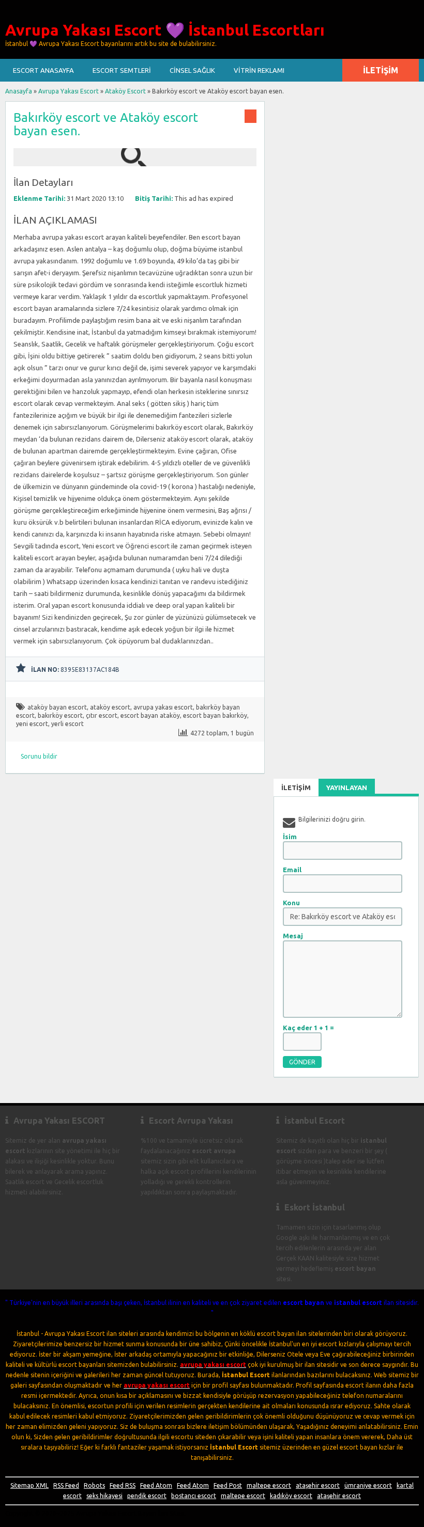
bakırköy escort (60, 715)
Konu (291, 902)
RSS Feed (66, 1485)
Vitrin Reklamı (259, 70)
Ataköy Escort (125, 91)
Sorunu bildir (39, 756)
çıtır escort (101, 715)
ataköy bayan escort (57, 707)
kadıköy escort (291, 1495)
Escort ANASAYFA (43, 70)
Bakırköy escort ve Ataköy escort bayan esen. (105, 124)
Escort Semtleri (122, 70)
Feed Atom (156, 1485)
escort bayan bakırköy (215, 715)
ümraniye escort (368, 1485)
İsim (290, 836)
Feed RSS (122, 1485)
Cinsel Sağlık (192, 70)
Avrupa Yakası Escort (68, 91)
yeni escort (32, 723)
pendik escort (146, 1495)
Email (292, 869)
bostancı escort (193, 1495)
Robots (94, 1485)
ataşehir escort (318, 1485)
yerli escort (67, 723)
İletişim (380, 70)
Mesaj (293, 935)
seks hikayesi (104, 1495)
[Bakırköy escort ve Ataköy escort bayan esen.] (135, 161)
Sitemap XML (29, 1485)
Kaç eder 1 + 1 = (308, 1027)
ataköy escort (110, 707)
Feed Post (228, 1485)
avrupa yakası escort (163, 707)
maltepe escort (269, 1485)
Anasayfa (18, 91)
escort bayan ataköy (150, 715)
